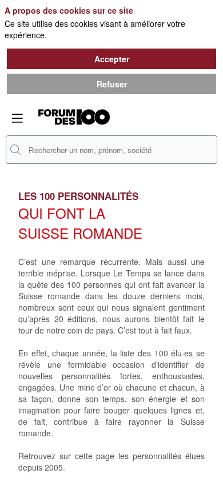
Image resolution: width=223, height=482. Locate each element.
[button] (17, 118)
